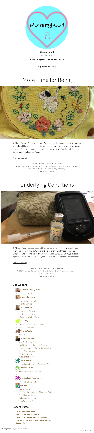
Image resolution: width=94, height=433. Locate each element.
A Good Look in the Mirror (28, 317)
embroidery (68, 166)
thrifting (62, 169)
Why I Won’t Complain (27, 351)
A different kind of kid (27, 314)
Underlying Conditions (47, 184)
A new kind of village (26, 311)
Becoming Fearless (26, 327)
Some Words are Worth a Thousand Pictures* (36, 392)
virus (52, 274)
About (61, 59)
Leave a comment (48, 171)
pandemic (48, 169)
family (75, 166)
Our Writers (52, 59)
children (45, 166)
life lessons (32, 169)
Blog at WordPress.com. (19, 429)
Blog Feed (41, 59)
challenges (38, 166)
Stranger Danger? (25, 401)
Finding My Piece (25, 293)
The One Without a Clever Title (31, 324)
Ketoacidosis (64, 271)
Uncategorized (58, 164)
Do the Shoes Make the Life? (30, 371)
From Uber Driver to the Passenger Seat (34, 364)
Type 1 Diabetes (44, 274)
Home (32, 59)
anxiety (24, 166)
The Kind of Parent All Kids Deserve (32, 345)
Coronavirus (52, 166)
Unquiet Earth (24, 389)
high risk (56, 271)
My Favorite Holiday (26, 357)
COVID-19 (60, 166)
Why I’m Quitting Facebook (29, 342)
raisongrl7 (34, 164)
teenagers (55, 169)
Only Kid (21, 334)
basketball (30, 166)
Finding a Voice (24, 374)
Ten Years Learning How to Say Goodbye (34, 348)
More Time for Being (47, 79)
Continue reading (20, 158)
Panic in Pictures (25, 354)
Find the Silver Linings (27, 301)
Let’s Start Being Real (27, 382)
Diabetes (50, 271)
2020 (19, 166)
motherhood (40, 169)
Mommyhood (47, 52)
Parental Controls (25, 304)
